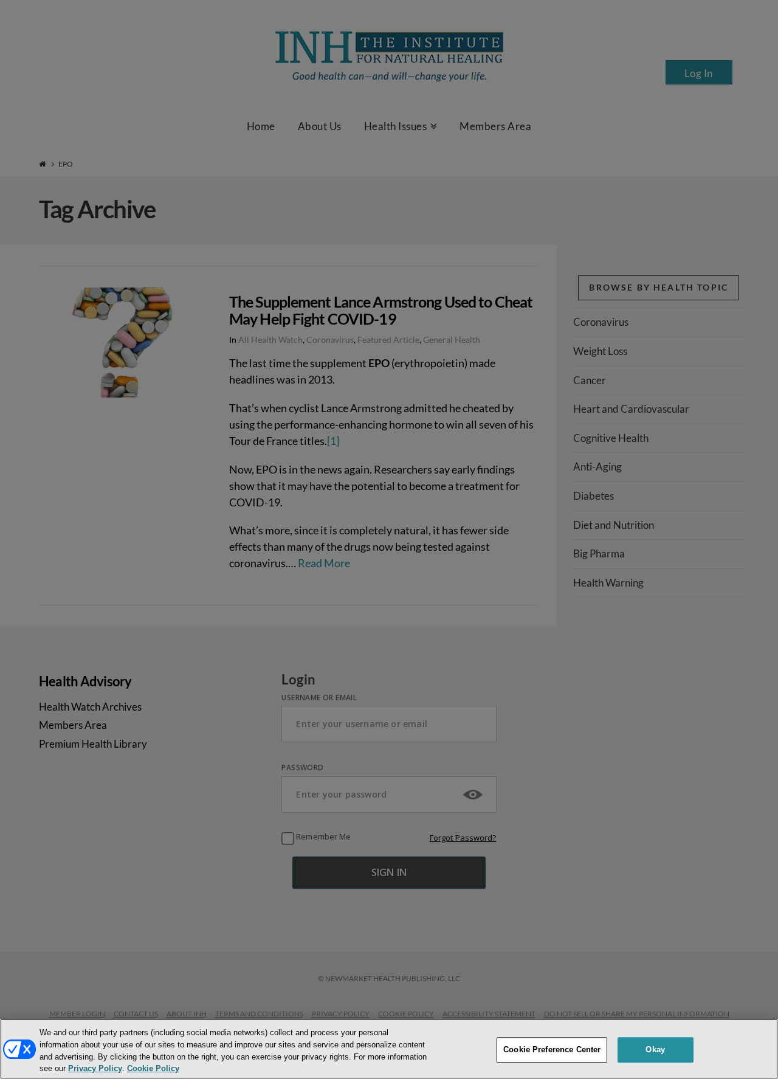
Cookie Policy (153, 1069)
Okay (655, 1049)
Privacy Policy (95, 1069)
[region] (389, 1049)
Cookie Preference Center (552, 1049)
